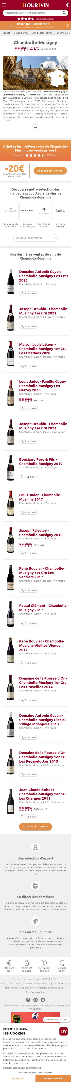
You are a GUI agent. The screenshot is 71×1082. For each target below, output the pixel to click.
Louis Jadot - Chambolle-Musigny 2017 (40, 497)
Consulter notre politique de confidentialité (22, 1068)
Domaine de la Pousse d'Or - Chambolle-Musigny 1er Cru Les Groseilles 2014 (43, 682)
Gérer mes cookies (35, 992)
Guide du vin (21, 33)
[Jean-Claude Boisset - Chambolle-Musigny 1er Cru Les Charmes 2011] (11, 802)
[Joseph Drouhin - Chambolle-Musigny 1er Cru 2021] (11, 317)
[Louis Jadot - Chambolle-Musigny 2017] (11, 503)
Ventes (6, 33)
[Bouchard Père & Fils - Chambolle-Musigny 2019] (11, 468)
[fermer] (67, 25)
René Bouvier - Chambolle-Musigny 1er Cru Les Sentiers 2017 (41, 572)
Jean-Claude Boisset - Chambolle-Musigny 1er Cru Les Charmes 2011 (43, 793)
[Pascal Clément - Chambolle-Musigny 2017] (11, 614)
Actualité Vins (42, 983)
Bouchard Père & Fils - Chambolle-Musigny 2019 (41, 461)
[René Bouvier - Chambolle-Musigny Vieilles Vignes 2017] (11, 650)
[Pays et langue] (67, 5)
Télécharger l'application (19, 987)
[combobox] (35, 238)
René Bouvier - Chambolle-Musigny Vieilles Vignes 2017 (41, 645)
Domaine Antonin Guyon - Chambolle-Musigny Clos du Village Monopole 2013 (43, 719)
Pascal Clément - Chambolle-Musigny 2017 (43, 607)
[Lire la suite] (35, 127)
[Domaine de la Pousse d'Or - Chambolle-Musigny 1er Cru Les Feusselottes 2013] (11, 762)
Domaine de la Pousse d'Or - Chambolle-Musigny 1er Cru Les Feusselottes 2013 (43, 756)
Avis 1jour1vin (60, 983)
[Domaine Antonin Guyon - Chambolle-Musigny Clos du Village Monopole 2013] (11, 725)
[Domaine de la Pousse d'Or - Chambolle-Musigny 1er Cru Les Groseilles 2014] (11, 688)
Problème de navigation (50, 987)
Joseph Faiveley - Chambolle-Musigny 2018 (41, 532)
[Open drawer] (4, 5)
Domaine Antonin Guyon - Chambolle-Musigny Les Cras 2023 (43, 275)
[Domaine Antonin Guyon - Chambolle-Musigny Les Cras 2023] (11, 281)
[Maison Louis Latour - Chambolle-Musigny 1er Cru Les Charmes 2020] (11, 354)
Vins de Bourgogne (42, 33)
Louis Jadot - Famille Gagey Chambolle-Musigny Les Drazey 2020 (42, 385)
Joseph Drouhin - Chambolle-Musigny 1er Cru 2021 (43, 311)
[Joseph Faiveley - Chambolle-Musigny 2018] (11, 540)
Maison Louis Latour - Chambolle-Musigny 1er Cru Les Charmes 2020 (43, 348)
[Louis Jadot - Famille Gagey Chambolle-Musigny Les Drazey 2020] (11, 393)
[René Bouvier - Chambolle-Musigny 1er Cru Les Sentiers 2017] (11, 578)
